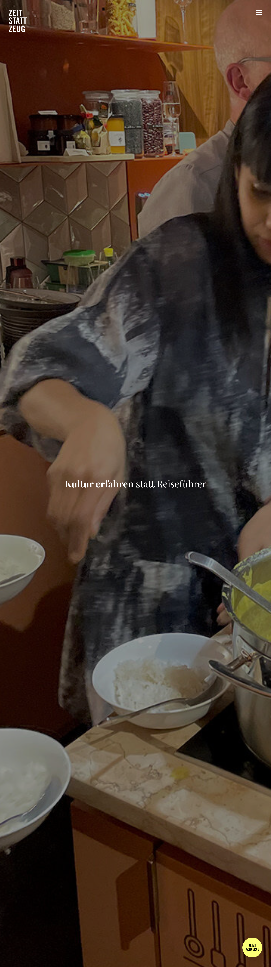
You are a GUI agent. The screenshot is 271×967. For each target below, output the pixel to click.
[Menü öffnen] (259, 12)
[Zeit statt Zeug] (18, 21)
